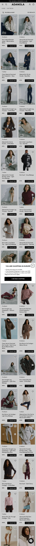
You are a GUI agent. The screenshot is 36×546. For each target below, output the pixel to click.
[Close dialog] (32, 265)
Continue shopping (18, 279)
